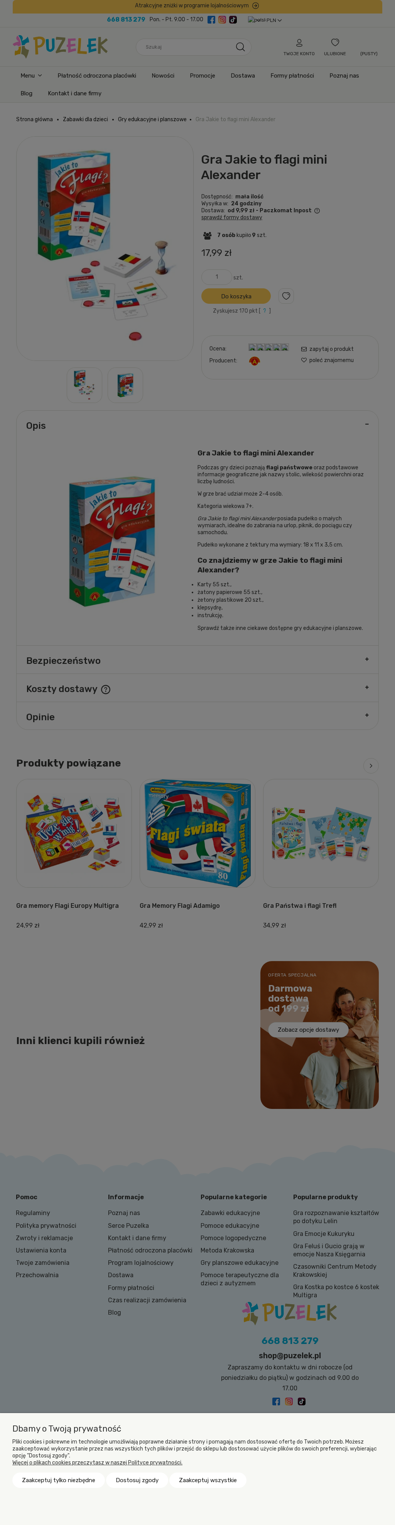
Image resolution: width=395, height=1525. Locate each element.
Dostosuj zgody (137, 1480)
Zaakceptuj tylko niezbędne (58, 1480)
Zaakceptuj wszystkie (208, 1480)
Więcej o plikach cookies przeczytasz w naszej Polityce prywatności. (97, 1462)
